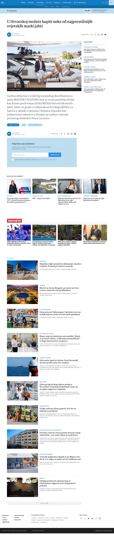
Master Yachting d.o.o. (35, 125)
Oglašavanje (5, 522)
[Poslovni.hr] (2, 2)
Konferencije (67, 3)
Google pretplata (13, 125)
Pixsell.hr (33, 520)
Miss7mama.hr (46, 520)
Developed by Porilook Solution (103, 530)
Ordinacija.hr (41, 518)
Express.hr (39, 520)
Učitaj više (44, 503)
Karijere (58, 6)
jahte (23, 125)
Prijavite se (55, 155)
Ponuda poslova (65, 6)
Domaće (46, 6)
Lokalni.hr (52, 518)
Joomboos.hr (43, 522)
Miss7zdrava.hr (35, 522)
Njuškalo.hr (59, 518)
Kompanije (40, 3)
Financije (31, 3)
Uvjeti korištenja (19, 515)
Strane (52, 6)
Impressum (5, 515)
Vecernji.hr (34, 518)
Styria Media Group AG (38, 530)
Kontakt (4, 519)
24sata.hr (65, 518)
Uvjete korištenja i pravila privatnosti (47, 159)
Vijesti (23, 3)
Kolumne (57, 3)
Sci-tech (49, 3)
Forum (4, 517)
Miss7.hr (62, 520)
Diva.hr (47, 518)
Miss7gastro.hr (55, 520)
